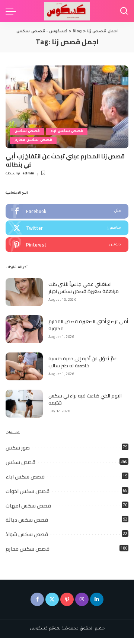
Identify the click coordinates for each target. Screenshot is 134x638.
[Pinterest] (67, 244)
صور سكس (18, 447)
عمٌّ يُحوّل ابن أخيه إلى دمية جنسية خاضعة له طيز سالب (82, 362)
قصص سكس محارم (33, 140)
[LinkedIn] (96, 599)
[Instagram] (82, 599)
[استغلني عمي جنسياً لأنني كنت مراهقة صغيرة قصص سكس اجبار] (24, 292)
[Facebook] (67, 211)
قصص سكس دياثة (27, 520)
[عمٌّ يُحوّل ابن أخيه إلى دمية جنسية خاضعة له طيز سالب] (24, 366)
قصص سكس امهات (28, 505)
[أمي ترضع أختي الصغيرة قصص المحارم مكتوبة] (24, 329)
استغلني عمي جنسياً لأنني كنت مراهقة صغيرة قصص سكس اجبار (83, 288)
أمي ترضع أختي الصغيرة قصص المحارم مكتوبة (88, 325)
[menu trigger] (13, 11)
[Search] (123, 11)
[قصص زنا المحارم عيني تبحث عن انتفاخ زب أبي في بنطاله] (67, 106)
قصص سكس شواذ (27, 534)
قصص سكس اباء (67, 131)
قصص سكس (27, 131)
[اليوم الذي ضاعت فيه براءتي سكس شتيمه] (24, 404)
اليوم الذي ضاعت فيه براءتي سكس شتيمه (85, 399)
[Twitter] (67, 227)
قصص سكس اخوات (28, 491)
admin (28, 174)
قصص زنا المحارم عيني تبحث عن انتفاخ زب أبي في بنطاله (65, 160)
